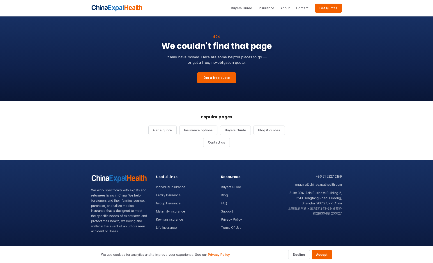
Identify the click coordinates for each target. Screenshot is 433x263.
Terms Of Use (231, 227)
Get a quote (162, 130)
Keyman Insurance (169, 219)
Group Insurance (168, 203)
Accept (321, 254)
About (285, 8)
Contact (302, 8)
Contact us (216, 142)
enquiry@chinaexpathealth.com (318, 184)
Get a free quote (216, 78)
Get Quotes (328, 8)
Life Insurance (166, 227)
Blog (224, 195)
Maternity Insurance (170, 211)
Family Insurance (168, 195)
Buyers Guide (241, 8)
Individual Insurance (170, 187)
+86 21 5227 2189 (329, 176)
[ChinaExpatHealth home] (117, 8)
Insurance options (198, 130)
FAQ (224, 203)
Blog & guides (269, 130)
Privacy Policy (231, 219)
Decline (299, 254)
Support (227, 211)
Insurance (266, 8)
